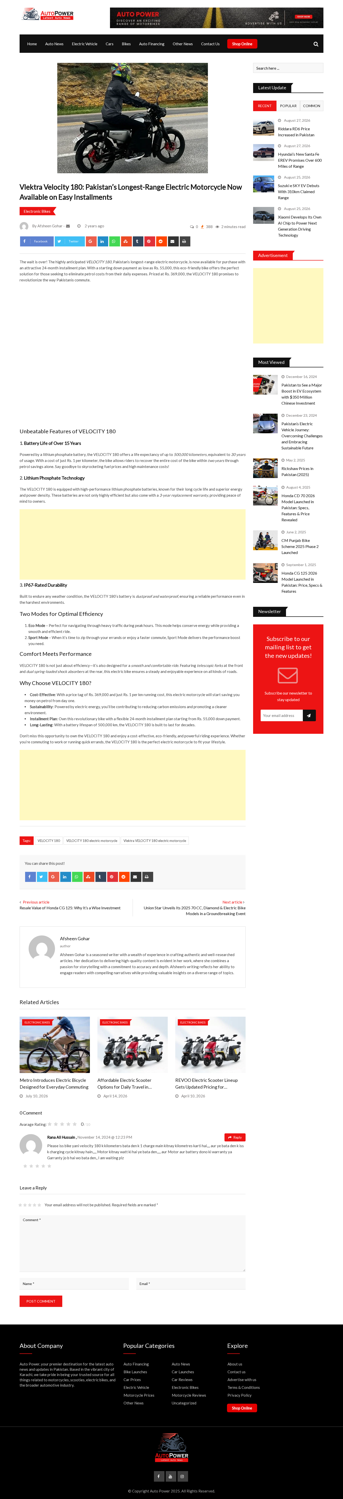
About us (234, 1364)
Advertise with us (241, 1379)
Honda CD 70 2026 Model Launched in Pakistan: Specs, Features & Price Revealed (298, 507)
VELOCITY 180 (49, 841)
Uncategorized (184, 1403)
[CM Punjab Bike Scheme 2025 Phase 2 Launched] (265, 540)
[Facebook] (30, 877)
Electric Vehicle (84, 43)
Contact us (236, 1371)
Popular (288, 106)
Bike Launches (135, 1371)
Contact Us (210, 43)
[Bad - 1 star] (20, 1205)
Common (311, 106)
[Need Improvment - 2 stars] (25, 1205)
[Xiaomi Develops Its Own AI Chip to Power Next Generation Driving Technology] (263, 215)
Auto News (54, 43)
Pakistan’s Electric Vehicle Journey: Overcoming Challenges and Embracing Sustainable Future (302, 435)
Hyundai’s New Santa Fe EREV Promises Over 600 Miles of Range (300, 160)
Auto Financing (151, 43)
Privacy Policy (239, 1395)
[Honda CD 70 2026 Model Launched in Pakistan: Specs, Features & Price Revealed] (265, 495)
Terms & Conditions (243, 1387)
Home (32, 43)
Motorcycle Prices (139, 1395)
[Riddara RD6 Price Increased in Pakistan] (263, 127)
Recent (265, 106)
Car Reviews (182, 1379)
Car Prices (132, 1379)
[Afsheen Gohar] (69, 226)
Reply (237, 1137)
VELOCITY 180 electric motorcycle (91, 841)
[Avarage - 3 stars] (29, 1205)
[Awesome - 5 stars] (39, 1205)
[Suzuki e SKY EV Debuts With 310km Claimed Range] (263, 184)
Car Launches (183, 1371)
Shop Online (242, 43)
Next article (232, 902)
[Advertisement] (133, 544)
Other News (183, 43)
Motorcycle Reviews (189, 1395)
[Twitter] (42, 877)
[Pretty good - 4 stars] (34, 1205)
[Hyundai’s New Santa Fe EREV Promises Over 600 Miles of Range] (263, 152)
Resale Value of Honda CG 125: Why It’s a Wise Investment (70, 907)
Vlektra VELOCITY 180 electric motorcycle (155, 841)
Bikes (126, 43)
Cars (109, 43)
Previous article (36, 902)
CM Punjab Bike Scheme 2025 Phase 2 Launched (300, 546)
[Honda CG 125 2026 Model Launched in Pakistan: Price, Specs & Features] (265, 573)
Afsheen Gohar (75, 938)
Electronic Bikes (37, 211)
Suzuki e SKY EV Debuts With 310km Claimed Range (298, 191)
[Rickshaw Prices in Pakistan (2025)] (265, 468)
